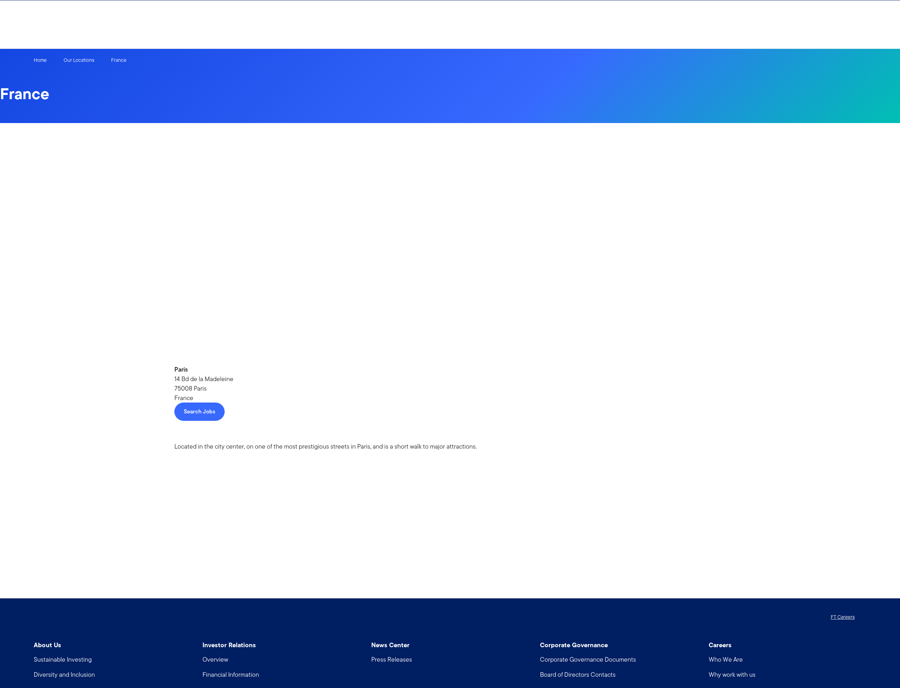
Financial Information (230, 674)
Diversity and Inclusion (64, 674)
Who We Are (726, 659)
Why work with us (732, 674)
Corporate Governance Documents (588, 659)
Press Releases (391, 659)
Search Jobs (199, 411)
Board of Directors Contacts (578, 674)
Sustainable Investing (63, 659)
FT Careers (843, 617)
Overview (215, 659)
